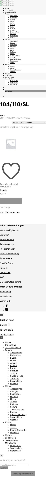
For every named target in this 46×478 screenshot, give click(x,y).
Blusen (12, 19)
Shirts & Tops (14, 32)
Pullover (13, 28)
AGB (2, 277)
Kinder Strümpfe (15, 70)
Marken (7, 73)
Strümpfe (13, 34)
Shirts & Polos (15, 55)
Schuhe (12, 30)
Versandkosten (12, 212)
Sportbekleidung (15, 59)
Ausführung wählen (8, 201)
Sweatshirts (14, 36)
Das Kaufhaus (6, 263)
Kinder (7, 64)
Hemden (13, 46)
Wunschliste (14, 82)
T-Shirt (3, 190)
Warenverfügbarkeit (9, 230)
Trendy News (9, 77)
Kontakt (3, 268)
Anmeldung (5, 291)
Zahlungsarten (7, 244)
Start (2, 118)
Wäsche (12, 37)
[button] (5, 87)
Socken (12, 57)
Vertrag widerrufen (23, 473)
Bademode (13, 17)
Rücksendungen (7, 249)
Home (7, 8)
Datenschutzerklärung (10, 282)
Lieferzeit (4, 235)
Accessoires (14, 16)
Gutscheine (9, 10)
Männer (7, 39)
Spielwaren (8, 75)
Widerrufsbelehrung (9, 253)
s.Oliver (3, 324)
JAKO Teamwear (10, 12)
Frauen (7, 14)
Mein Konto (9, 79)
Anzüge (12, 43)
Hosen (12, 21)
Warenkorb (13, 84)
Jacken (12, 23)
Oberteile (13, 72)
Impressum (5, 272)
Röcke (12, 26)
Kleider (12, 25)
